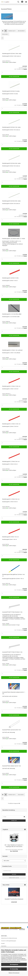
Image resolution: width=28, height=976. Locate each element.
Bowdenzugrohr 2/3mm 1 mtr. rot (10, 536)
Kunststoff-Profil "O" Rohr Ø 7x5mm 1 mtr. (12, 652)
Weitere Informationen (14, 973)
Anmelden (14, 820)
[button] (2, 30)
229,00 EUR (14, 902)
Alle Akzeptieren (14, 964)
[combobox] (12, 30)
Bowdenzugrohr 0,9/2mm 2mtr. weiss (11, 163)
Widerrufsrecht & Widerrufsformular (9, 938)
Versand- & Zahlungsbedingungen (8, 940)
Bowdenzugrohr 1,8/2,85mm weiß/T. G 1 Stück (13, 238)
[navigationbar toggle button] (26, 2)
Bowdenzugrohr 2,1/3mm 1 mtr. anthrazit (12, 350)
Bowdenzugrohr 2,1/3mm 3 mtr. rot (10, 499)
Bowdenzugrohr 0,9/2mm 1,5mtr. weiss (11, 53)
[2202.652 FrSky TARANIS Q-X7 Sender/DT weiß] (14, 837)
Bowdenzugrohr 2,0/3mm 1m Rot (10, 278)
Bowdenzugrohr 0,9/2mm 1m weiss (11, 91)
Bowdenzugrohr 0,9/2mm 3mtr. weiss (11, 201)
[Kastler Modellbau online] (4, 2)
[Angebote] (25, 829)
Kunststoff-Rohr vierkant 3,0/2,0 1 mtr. (11, 766)
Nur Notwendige (14, 969)
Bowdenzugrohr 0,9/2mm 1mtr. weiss (11, 127)
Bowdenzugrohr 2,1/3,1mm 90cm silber (11, 314)
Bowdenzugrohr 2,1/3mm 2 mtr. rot (10, 461)
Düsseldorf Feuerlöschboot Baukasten (14, 899)
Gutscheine (3, 946)
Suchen (14, 874)
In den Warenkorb (14, 76)
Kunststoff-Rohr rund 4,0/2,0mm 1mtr (11, 729)
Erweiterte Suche (14, 877)
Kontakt (3, 943)
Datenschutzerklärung (15, 961)
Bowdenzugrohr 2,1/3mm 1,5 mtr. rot (11, 386)
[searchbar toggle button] (18, 2)
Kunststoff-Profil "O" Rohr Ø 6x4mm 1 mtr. (12, 612)
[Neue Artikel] (25, 885)
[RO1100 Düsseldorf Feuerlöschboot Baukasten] (14, 892)
